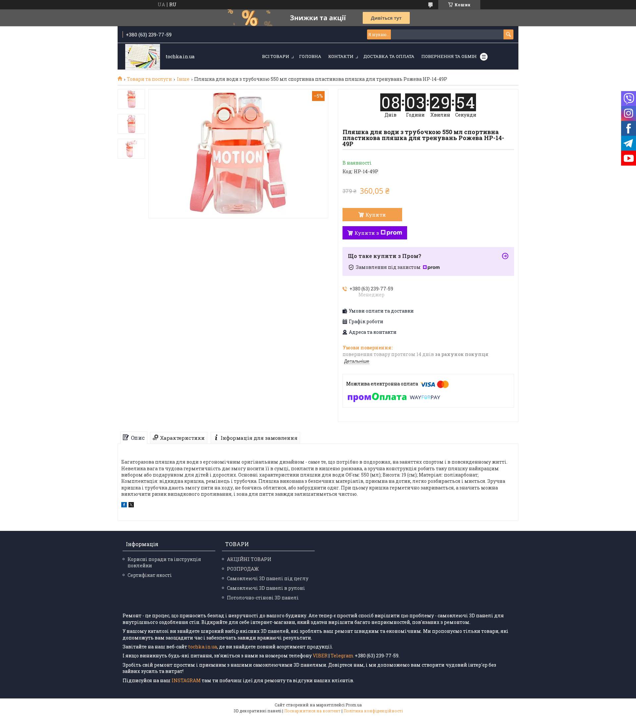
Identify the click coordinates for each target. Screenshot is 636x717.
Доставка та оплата (388, 56)
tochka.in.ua (202, 646)
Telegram (342, 655)
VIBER (320, 655)
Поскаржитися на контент (312, 710)
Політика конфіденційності (373, 710)
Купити (375, 214)
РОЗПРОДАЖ (243, 569)
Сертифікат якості (150, 575)
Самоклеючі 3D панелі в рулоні (266, 588)
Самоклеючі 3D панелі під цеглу (267, 578)
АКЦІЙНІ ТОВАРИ (249, 559)
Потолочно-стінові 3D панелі (263, 597)
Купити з (366, 233)
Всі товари (275, 56)
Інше (183, 79)
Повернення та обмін (449, 56)
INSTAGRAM (187, 680)
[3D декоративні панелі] (142, 56)
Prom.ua (353, 704)
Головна (310, 56)
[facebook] (124, 505)
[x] (131, 505)
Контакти (340, 56)
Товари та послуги (149, 79)
